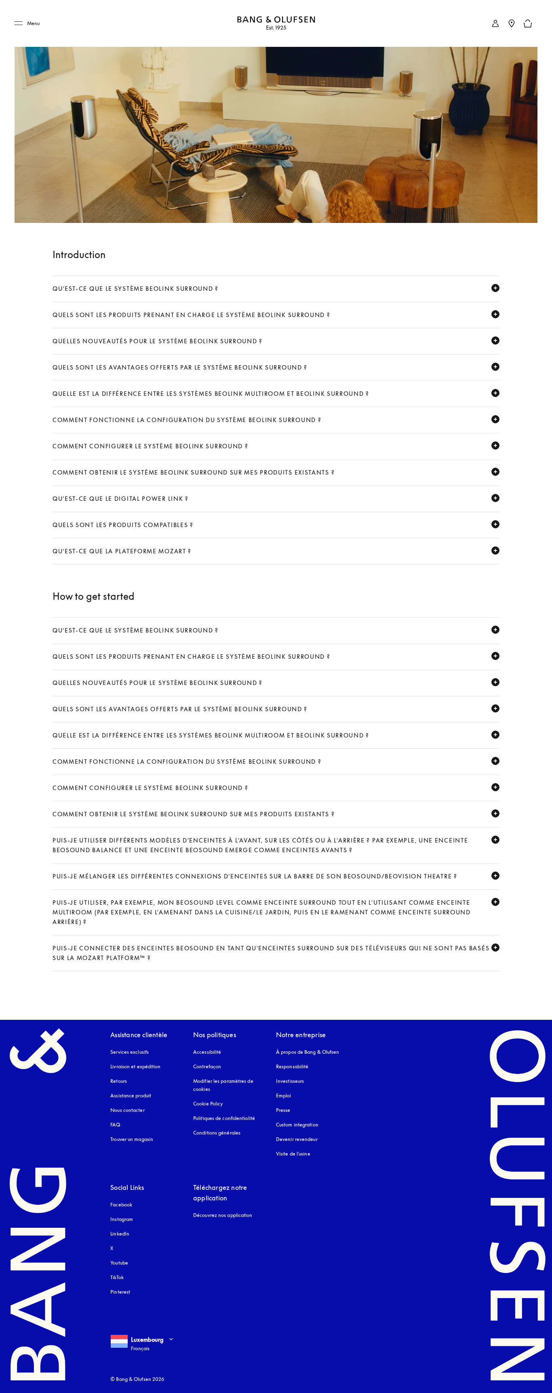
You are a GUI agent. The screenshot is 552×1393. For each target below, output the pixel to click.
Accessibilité (207, 1052)
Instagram (121, 1219)
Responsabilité (292, 1066)
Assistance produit (130, 1096)
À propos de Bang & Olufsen (307, 1052)
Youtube (119, 1263)
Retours (118, 1081)
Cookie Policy (208, 1104)
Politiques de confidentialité (224, 1118)
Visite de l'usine (293, 1154)
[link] (495, 23)
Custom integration (297, 1125)
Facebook (121, 1205)
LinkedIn (119, 1234)
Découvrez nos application (223, 1215)
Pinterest (120, 1292)
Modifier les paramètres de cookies (223, 1085)
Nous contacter (127, 1110)
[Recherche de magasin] (511, 23)
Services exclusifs (129, 1052)
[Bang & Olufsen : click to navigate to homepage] (276, 23)
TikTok (117, 1277)
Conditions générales (216, 1133)
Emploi (283, 1096)
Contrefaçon (207, 1066)
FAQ (115, 1125)
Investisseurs (290, 1081)
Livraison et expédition (135, 1066)
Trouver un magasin (131, 1139)
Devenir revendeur (297, 1139)
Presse (283, 1110)
